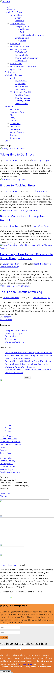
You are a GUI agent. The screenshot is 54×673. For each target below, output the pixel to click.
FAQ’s (2, 447)
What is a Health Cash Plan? (23, 66)
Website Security (7, 460)
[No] (12, 672)
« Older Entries (6, 316)
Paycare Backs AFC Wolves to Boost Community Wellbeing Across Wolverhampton (26, 365)
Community (15, 123)
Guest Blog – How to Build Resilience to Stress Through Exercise (26, 256)
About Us (9, 106)
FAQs (12, 117)
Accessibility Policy (8, 469)
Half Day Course (22, 100)
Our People (15, 129)
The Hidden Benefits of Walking (21, 292)
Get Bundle (20, 89)
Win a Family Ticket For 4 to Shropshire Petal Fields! (28, 352)
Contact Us (15, 137)
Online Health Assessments (27, 57)
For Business (10, 72)
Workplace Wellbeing (9, 266)
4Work (23, 40)
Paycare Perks (21, 54)
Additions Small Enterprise (32, 34)
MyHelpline (20, 83)
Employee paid (22, 37)
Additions (24, 29)
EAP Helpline (21, 60)
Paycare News (11, 336)
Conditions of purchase (10, 472)
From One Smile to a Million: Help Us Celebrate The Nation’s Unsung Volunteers (28, 357)
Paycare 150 (15, 109)
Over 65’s (19, 20)
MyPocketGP (21, 52)
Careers (13, 135)
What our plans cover (20, 46)
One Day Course (22, 97)
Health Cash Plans (13, 12)
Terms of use (5, 452)
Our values (15, 126)
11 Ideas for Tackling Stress (17, 185)
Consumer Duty (17, 112)
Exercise (12, 564)
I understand (5, 672)
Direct (18, 17)
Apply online (15, 69)
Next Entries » (6, 319)
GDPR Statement (7, 466)
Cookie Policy (6, 457)
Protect (23, 32)
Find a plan (10, 9)
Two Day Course (22, 94)
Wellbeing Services (18, 49)
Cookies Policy (25, 663)
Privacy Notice (6, 463)
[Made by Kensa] (11, 597)
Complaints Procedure (10, 441)
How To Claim (6, 435)
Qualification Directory (10, 444)
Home (2, 564)
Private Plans (16, 14)
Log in (8, 6)
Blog (12, 114)
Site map (4, 496)
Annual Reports (17, 132)
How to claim (16, 63)
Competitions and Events (16, 330)
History (13, 120)
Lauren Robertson (11, 160)
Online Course (21, 103)
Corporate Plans (17, 23)
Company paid (22, 26)
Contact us (5, 493)
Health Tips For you (40, 160)
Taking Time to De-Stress (17, 154)
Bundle (13, 77)
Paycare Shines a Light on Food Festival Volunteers (28, 361)
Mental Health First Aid (20, 92)
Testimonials (10, 338)
